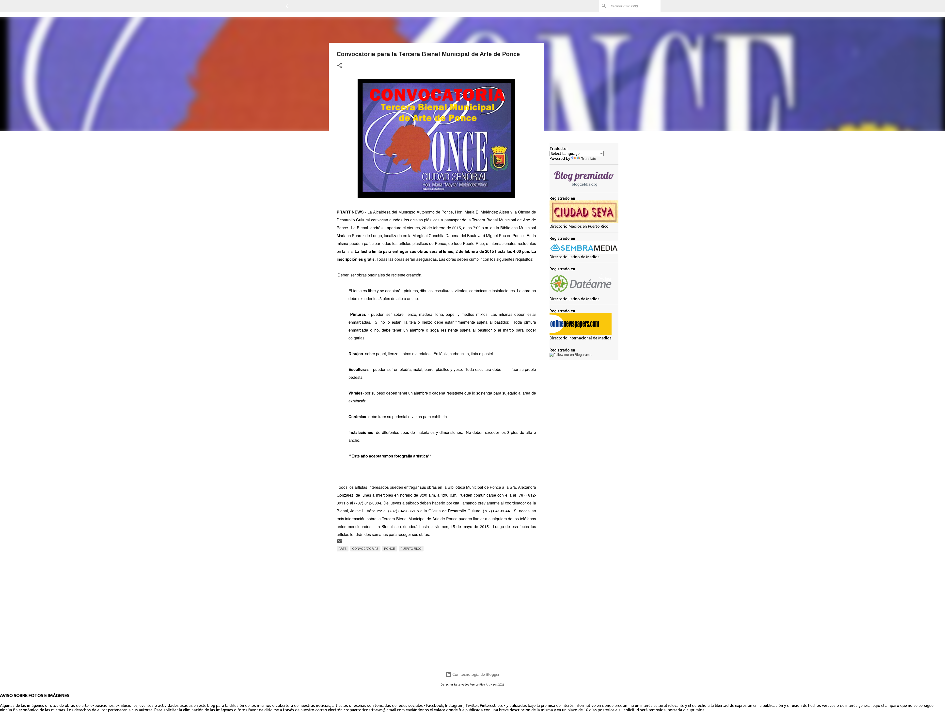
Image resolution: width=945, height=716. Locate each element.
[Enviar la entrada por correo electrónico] (340, 543)
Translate (588, 159)
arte (342, 548)
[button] (340, 65)
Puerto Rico (411, 548)
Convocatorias (365, 548)
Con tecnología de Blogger (475, 674)
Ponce (389, 548)
